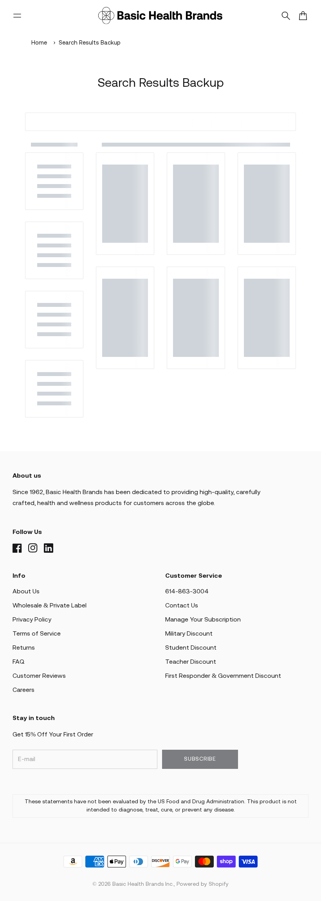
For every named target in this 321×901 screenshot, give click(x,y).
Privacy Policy (32, 620)
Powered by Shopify (203, 884)
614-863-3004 (187, 592)
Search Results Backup (90, 43)
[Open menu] (17, 15)
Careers (23, 690)
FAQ (19, 662)
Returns (24, 648)
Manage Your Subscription (203, 620)
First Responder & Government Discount (223, 676)
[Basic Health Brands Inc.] (160, 16)
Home (39, 43)
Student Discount (190, 648)
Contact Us (181, 606)
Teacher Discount (190, 662)
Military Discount (189, 634)
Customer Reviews (39, 676)
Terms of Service (37, 634)
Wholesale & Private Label (50, 606)
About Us (26, 592)
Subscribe (200, 759)
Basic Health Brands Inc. (143, 884)
